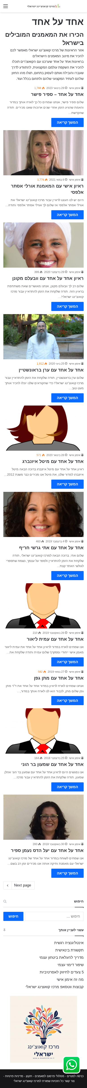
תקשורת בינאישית (69, 950)
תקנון (29, 1076)
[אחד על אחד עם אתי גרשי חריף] (43, 514)
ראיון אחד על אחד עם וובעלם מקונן (48, 278)
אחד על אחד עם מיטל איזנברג (53, 461)
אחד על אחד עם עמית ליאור (55, 639)
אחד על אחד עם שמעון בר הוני (52, 764)
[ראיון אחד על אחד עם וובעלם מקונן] (43, 245)
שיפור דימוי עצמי (71, 965)
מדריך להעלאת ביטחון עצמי (61, 957)
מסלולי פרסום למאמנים (49, 1076)
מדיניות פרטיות (14, 1076)
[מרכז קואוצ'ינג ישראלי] (43, 6)
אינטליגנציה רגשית (69, 943)
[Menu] (5, 8)
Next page (22, 885)
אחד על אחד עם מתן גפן (59, 678)
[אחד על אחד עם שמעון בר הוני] (43, 730)
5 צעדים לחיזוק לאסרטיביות (62, 972)
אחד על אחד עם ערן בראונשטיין (51, 369)
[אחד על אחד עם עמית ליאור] (43, 605)
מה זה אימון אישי (70, 979)
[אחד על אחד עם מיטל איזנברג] (43, 428)
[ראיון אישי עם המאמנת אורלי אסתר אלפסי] (43, 152)
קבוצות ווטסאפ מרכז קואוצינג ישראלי (55, 987)
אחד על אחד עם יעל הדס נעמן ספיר (47, 850)
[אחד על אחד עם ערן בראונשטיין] (43, 336)
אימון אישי (74, 88)
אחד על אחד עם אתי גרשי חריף (51, 547)
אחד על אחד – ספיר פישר (57, 94)
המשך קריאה (67, 122)
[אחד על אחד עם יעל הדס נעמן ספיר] (43, 817)
